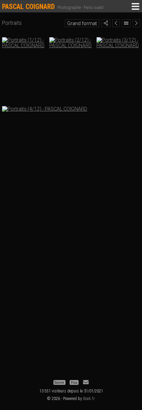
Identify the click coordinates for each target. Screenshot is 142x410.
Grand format (82, 23)
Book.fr (89, 398)
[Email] (86, 382)
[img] (106, 23)
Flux (74, 382)
